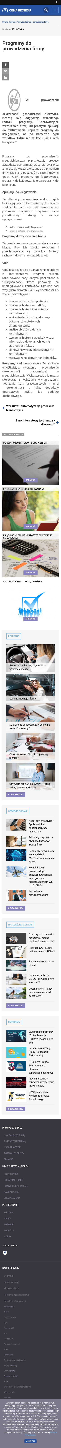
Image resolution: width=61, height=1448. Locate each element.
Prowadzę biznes (23, 22)
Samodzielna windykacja (14, 1360)
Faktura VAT (9, 1328)
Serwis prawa (9, 1371)
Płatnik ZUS (9, 1339)
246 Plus (7, 1397)
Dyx (5, 1323)
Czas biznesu (10, 1317)
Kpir (5, 1333)
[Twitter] (5, 71)
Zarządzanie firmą (41, 22)
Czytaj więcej (15, 794)
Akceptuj (30, 1441)
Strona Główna (8, 22)
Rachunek (8, 1355)
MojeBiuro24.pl (11, 1288)
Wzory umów (9, 1392)
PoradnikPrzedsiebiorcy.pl (16, 1295)
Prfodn (7, 1349)
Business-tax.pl (11, 1282)
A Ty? (6, 1312)
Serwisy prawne (10, 1376)
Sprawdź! (30, 480)
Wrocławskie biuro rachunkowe (17, 1387)
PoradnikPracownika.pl (15, 1301)
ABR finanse (9, 1307)
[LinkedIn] (5, 77)
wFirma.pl (8, 1276)
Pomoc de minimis (12, 1344)
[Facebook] (5, 65)
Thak (6, 1381)
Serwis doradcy (10, 1365)
